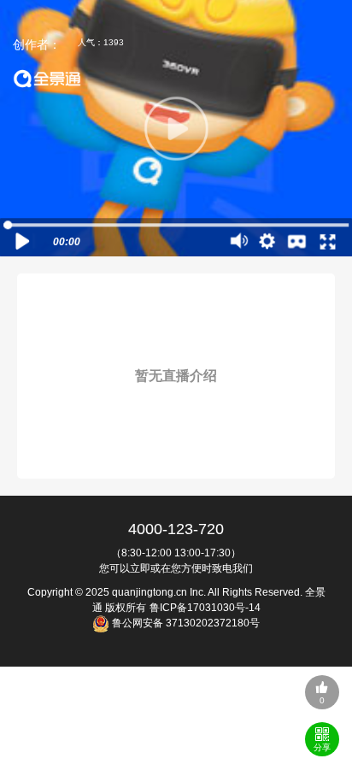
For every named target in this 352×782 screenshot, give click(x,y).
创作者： (37, 44)
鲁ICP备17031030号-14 (205, 608)
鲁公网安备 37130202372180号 (184, 623)
